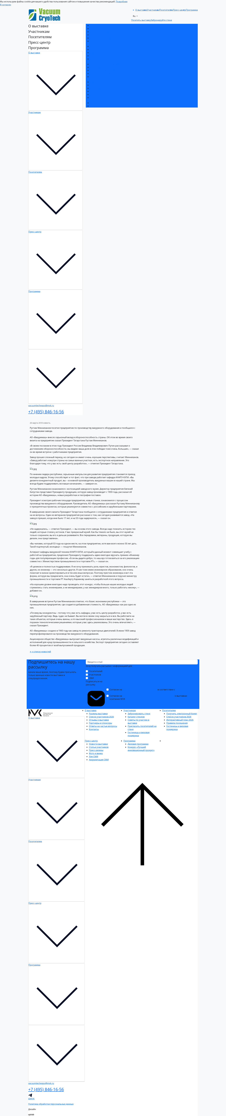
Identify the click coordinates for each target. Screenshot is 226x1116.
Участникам (34, 112)
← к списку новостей (40, 651)
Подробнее (121, 1)
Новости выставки (99, 81)
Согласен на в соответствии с (148, 691)
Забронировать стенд (101, 46)
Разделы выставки (99, 25)
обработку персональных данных (140, 689)
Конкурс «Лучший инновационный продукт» (112, 106)
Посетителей (95, 671)
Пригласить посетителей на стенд (107, 55)
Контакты (95, 41)
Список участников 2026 (102, 28)
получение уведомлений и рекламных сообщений (148, 695)
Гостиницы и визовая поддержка (107, 58)
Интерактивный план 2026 (103, 70)
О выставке (34, 52)
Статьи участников (99, 85)
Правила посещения (100, 73)
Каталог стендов (98, 49)
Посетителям (35, 172)
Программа (34, 291)
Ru (134, 16)
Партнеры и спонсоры (101, 34)
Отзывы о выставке (100, 31)
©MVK (31, 1098)
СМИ (91, 678)
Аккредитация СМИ (100, 97)
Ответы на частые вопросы (104, 37)
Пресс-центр (34, 231)
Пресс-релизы (97, 88)
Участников (95, 674)
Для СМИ (94, 94)
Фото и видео (97, 91)
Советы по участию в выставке (106, 52)
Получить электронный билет (105, 64)
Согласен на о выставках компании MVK (148, 697)
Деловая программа (100, 102)
